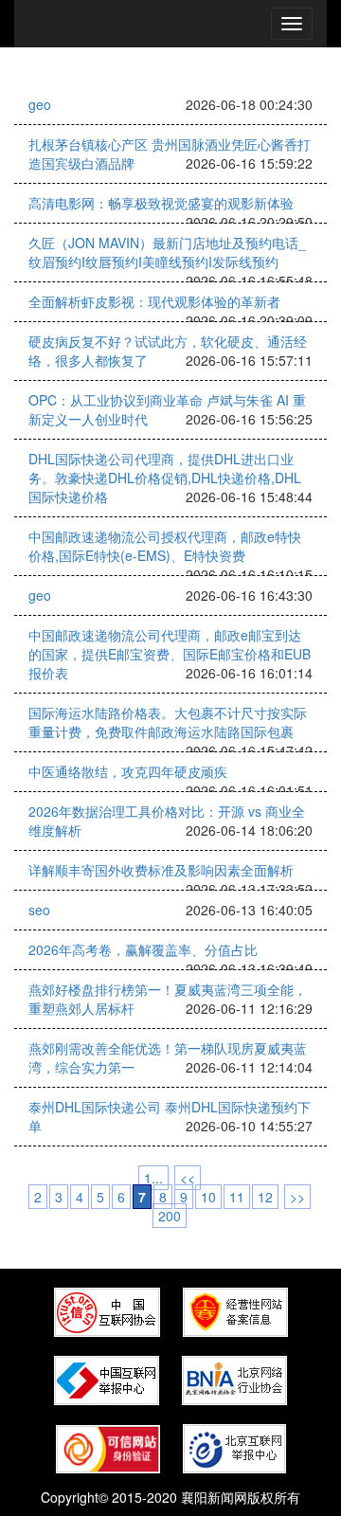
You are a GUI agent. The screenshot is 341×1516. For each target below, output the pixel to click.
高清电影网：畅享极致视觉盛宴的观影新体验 (161, 202)
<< (187, 1177)
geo (39, 104)
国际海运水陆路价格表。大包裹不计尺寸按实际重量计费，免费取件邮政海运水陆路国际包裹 (167, 722)
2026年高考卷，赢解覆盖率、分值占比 (143, 949)
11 (236, 1196)
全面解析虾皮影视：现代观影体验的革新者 (154, 301)
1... (153, 1177)
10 (208, 1196)
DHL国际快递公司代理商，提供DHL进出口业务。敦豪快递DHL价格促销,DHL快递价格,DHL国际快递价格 (164, 477)
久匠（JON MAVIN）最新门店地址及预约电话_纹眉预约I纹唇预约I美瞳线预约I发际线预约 (167, 252)
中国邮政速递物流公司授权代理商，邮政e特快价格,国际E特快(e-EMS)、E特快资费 (164, 546)
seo (39, 909)
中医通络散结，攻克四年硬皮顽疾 (127, 771)
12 (265, 1196)
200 (169, 1215)
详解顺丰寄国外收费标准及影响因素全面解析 (161, 869)
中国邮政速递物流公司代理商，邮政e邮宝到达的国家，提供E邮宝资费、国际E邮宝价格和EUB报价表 (169, 653)
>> (297, 1196)
